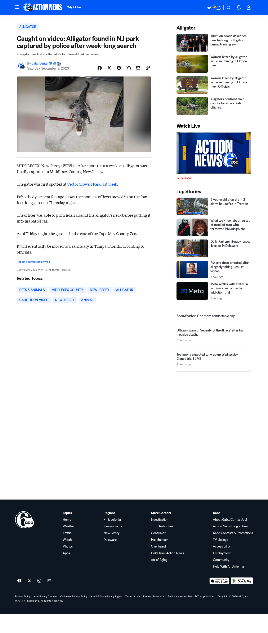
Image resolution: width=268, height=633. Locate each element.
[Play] (214, 153)
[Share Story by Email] (138, 67)
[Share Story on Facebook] (99, 67)
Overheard (158, 546)
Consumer (158, 533)
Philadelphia (112, 519)
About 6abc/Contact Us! (230, 519)
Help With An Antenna (228, 566)
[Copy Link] (147, 67)
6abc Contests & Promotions (233, 533)
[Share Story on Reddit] (118, 67)
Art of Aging (159, 560)
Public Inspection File (180, 596)
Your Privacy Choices (45, 596)
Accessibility (221, 546)
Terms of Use (132, 596)
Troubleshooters (162, 526)
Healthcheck (159, 539)
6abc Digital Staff (43, 63)
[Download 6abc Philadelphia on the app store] (219, 580)
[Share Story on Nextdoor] (128, 67)
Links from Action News (167, 553)
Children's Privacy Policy (73, 596)
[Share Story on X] (109, 67)
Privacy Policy (22, 596)
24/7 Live (74, 7)
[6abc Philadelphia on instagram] (39, 581)
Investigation (160, 519)
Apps (66, 553)
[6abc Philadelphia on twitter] (29, 581)
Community (221, 560)
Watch (67, 539)
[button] (17, 7)
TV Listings (220, 539)
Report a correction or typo (33, 262)
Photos (68, 546)
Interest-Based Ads (154, 596)
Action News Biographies (230, 526)
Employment (222, 553)
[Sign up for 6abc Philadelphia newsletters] (49, 581)
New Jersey (111, 533)
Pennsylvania (112, 526)
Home (67, 519)
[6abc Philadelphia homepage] (43, 7)
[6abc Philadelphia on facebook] (19, 581)
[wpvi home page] (24, 519)
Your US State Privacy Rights (106, 596)
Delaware (109, 539)
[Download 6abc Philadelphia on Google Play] (242, 580)
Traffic (67, 533)
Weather (69, 526)
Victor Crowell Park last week (92, 184)
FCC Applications (204, 596)
